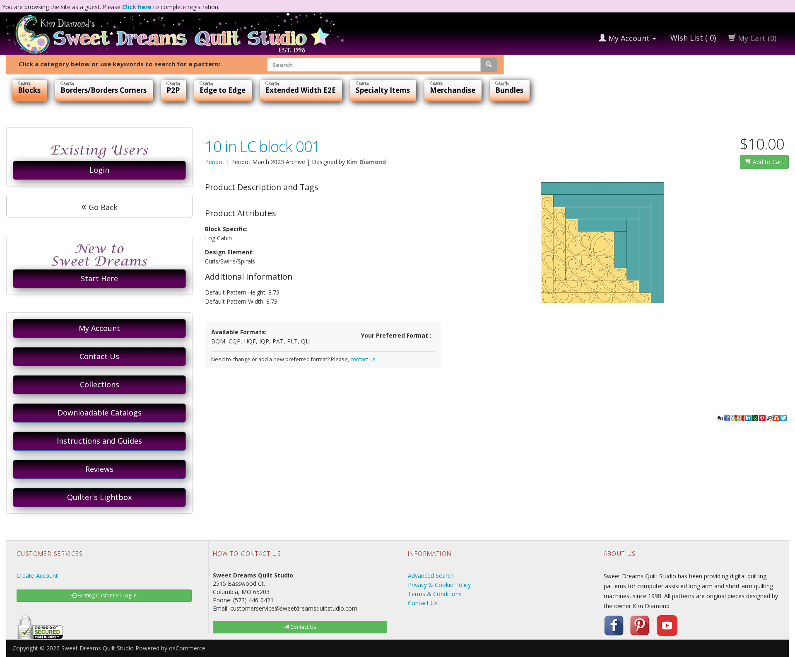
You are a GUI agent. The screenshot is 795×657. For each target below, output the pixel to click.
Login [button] (99, 170)
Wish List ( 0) (692, 38)
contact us (363, 359)
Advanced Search (431, 576)
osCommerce (187, 648)
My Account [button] (99, 328)
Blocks (29, 90)
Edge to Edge (223, 90)
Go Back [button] (99, 206)
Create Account (37, 576)
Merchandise (452, 90)
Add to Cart (767, 162)
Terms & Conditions (435, 594)
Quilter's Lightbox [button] (99, 497)
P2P (173, 90)
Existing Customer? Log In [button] (106, 595)
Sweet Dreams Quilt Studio (97, 648)
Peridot (214, 162)
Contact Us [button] (99, 356)
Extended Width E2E (300, 90)
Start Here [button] (99, 278)
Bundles (509, 90)
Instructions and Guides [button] (99, 441)
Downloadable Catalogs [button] (100, 413)
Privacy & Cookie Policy (439, 585)
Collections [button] (99, 384)
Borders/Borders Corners (103, 90)
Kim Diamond (366, 162)
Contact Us (423, 603)
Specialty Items (383, 90)
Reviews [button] (99, 469)
